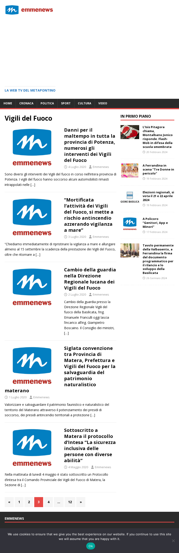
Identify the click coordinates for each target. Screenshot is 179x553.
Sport (66, 103)
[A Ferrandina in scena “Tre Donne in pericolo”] (129, 175)
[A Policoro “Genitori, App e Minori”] (129, 228)
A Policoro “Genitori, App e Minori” (155, 223)
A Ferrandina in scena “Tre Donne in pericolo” (158, 169)
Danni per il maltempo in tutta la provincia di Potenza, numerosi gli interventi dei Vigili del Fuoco (89, 145)
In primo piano (135, 116)
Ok (91, 546)
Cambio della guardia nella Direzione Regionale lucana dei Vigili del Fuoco (90, 278)
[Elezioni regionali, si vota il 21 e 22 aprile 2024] (129, 201)
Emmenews (101, 167)
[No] (173, 540)
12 (70, 502)
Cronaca (26, 103)
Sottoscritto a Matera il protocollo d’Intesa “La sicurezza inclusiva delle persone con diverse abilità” (90, 445)
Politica (47, 103)
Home (7, 103)
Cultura (84, 103)
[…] (33, 184)
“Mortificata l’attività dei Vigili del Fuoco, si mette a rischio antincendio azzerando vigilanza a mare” (89, 215)
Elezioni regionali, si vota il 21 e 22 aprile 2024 (158, 196)
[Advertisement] (89, 49)
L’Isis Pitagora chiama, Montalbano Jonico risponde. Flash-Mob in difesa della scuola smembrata (158, 137)
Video (102, 103)
